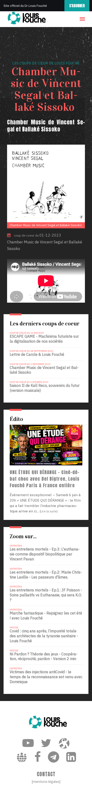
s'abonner (77, 5)
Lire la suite (49, 511)
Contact (46, 774)
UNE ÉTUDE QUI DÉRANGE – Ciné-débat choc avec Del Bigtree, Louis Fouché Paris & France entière (44, 479)
